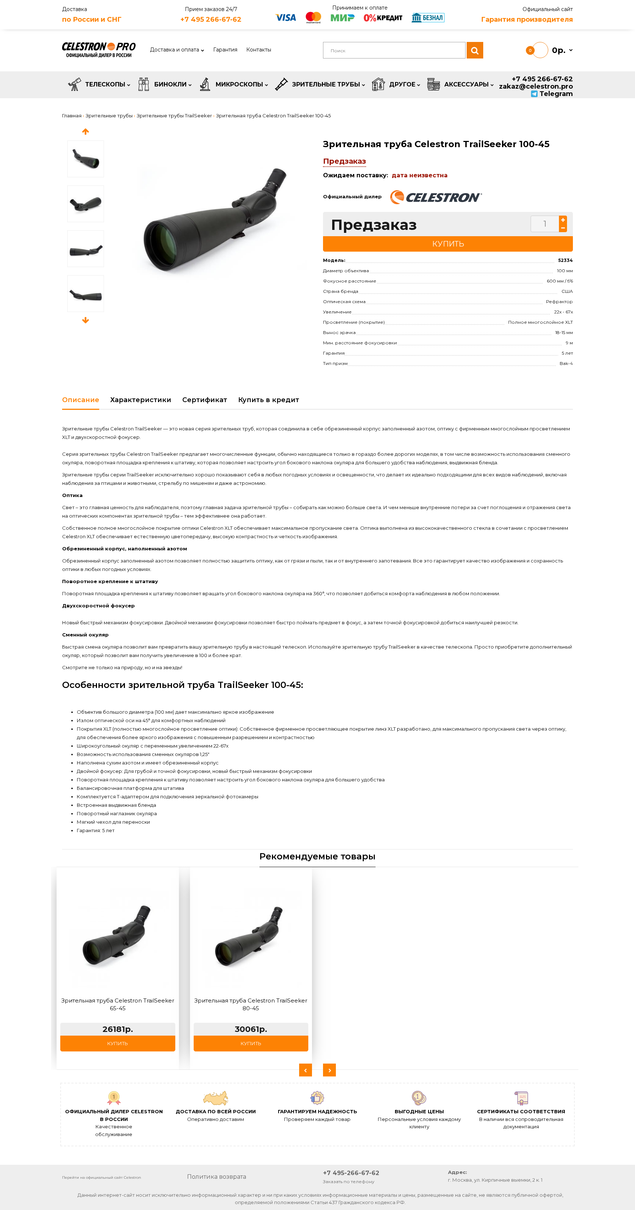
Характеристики (140, 400)
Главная (72, 115)
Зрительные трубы (109, 115)
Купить (117, 1043)
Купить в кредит (268, 400)
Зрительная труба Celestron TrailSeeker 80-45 (250, 1004)
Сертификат (204, 400)
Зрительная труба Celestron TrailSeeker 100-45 (273, 115)
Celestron (132, 1177)
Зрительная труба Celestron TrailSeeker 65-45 (117, 1004)
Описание (80, 400)
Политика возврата (216, 1176)
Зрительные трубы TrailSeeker (174, 115)
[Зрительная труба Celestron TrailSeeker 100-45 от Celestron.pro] (220, 219)
